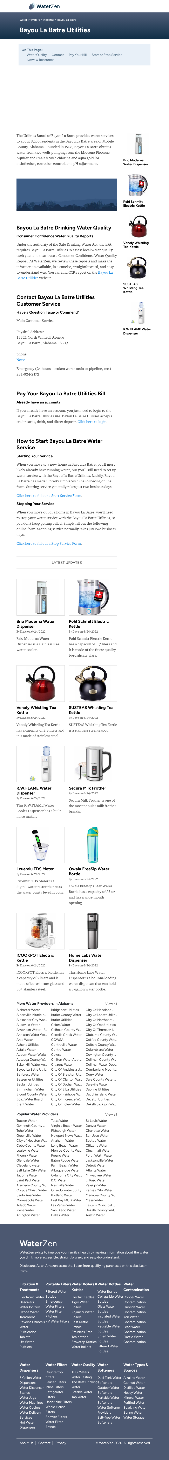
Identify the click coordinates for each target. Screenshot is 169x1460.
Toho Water (24, 1131)
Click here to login (91, 421)
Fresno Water (60, 1155)
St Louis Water (96, 1121)
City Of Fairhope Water (68, 1094)
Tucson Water (26, 1121)
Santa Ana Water (28, 1195)
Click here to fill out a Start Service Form (48, 495)
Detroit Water (96, 1165)
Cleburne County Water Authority (110, 1035)
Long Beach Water (64, 1145)
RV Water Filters (57, 1321)
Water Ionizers (30, 1307)
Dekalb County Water (101, 1210)
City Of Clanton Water (67, 1079)
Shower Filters (56, 1417)
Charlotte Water (97, 1131)
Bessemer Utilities (29, 1079)
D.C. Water (59, 1180)
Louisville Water (28, 1150)
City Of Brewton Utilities (69, 1074)
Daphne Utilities (97, 1089)
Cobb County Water (31, 1145)
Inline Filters (54, 1387)
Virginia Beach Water (66, 1126)
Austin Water (95, 1215)
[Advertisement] (84, 97)
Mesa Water (94, 1200)
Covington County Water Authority (111, 1055)
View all (107, 1004)
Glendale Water (27, 1160)
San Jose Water (97, 1136)
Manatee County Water (103, 1195)
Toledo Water (26, 1205)
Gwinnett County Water (34, 1126)
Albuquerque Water (65, 1170)
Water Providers (30, 20)
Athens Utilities (27, 1045)
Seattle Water (96, 1140)
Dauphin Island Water (101, 1094)
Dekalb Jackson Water (102, 1104)
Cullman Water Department (106, 1064)
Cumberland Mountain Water (107, 1069)
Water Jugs (28, 1398)
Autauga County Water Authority (40, 1059)
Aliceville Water (28, 1025)
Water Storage (133, 1417)
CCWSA (57, 1040)
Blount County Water (31, 1094)
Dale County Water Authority (107, 1079)
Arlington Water (28, 1215)
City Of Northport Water (103, 1020)
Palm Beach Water (64, 1165)
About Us (26, 1443)
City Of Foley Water (65, 1104)
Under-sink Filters (59, 1402)
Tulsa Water (59, 1121)
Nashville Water (62, 1185)
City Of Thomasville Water (105, 1030)
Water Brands (107, 1291)
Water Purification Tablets (28, 1332)
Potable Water (82, 1392)
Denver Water (96, 1126)
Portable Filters (58, 1284)
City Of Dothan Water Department (76, 1084)
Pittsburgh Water (63, 1131)
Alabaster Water (28, 1010)
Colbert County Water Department (111, 1045)
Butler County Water (66, 1015)
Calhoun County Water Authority (75, 1030)
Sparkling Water (135, 1407)
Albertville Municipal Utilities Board (42, 1015)
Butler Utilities (61, 1020)
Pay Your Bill (78, 55)
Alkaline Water (134, 1378)
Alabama (48, 20)
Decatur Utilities (98, 1099)
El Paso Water (96, 1180)
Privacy (61, 1443)
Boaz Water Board (29, 1099)
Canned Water (133, 1383)
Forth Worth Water (99, 1155)
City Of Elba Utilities (66, 1089)
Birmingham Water (30, 1089)
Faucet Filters (56, 1382)
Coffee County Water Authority (109, 1040)
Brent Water (25, 1104)
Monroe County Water (67, 1150)
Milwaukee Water (98, 1175)
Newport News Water (67, 1136)
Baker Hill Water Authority (35, 1064)
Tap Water (79, 1397)
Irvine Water (25, 1210)
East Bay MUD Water (66, 1200)
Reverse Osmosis (32, 1322)
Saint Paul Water (28, 1180)
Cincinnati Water (98, 1150)
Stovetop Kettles (84, 1342)
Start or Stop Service (107, 55)
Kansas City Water (99, 1190)
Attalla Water (26, 1050)
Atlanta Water (96, 1170)
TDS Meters (80, 1372)
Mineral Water (133, 1398)
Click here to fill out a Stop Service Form (48, 543)
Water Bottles (109, 1284)
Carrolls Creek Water (66, 1035)
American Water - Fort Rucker (38, 1030)
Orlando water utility (66, 1190)
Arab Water (24, 1040)
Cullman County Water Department (112, 1059)
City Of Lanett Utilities (102, 1015)
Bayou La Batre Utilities (33, 1069)
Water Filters (56, 1364)
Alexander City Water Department (41, 1020)
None (20, 359)
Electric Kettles (83, 1297)
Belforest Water (27, 1074)
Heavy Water (132, 1393)
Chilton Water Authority (68, 1059)
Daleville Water (97, 1084)
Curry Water (94, 1074)
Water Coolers (30, 1407)
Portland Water (62, 1195)
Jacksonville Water (99, 1160)
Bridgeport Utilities (65, 1010)
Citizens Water (62, 1064)
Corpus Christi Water (31, 1190)
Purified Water (133, 1402)
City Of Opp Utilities (101, 1025)
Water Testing (82, 1377)
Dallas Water (60, 1215)
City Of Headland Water (103, 1010)
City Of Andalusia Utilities (70, 1069)
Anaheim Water (62, 1140)
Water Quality (37, 55)
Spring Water (132, 1412)
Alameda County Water (33, 1185)
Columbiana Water (99, 1050)
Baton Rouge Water (65, 1160)
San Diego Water (63, 1210)
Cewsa (56, 1055)
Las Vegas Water (63, 1205)
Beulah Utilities (27, 1084)
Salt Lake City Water (31, 1170)
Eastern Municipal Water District (109, 1205)
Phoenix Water (27, 1155)
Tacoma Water (27, 1175)
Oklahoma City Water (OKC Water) (76, 1175)
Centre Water (61, 1050)
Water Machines (31, 1402)
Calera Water (60, 1025)
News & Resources (40, 60)
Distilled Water (134, 1388)
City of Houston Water (32, 1140)
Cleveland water (28, 1165)
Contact (58, 55)
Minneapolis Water (30, 1200)
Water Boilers (81, 1347)
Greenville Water (28, 1136)
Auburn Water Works (31, 1055)
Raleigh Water (96, 1185)
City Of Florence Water (68, 1099)
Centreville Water (64, 1045)
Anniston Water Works (32, 1035)
